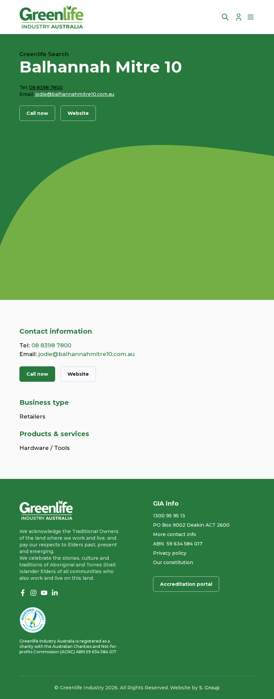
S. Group (209, 688)
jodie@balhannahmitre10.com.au (74, 94)
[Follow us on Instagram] (33, 592)
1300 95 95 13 (169, 516)
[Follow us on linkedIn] (54, 592)
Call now (37, 113)
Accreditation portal (186, 584)
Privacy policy (169, 553)
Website (78, 113)
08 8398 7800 (46, 87)
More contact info (174, 534)
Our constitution (173, 562)
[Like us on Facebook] (22, 592)
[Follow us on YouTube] (44, 592)
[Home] (51, 17)
